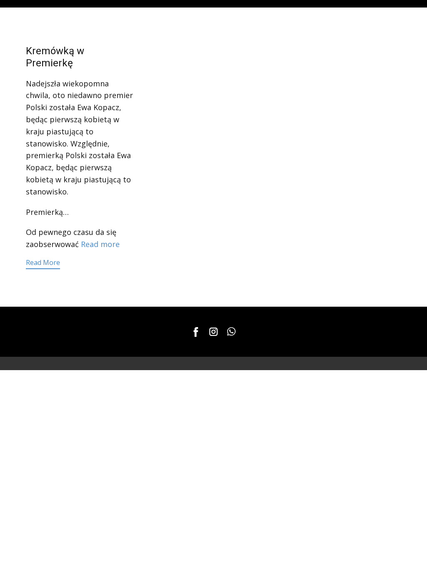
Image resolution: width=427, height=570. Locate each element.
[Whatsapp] (231, 331)
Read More (43, 262)
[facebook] (196, 331)
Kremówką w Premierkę (55, 57)
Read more (100, 244)
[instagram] (213, 331)
